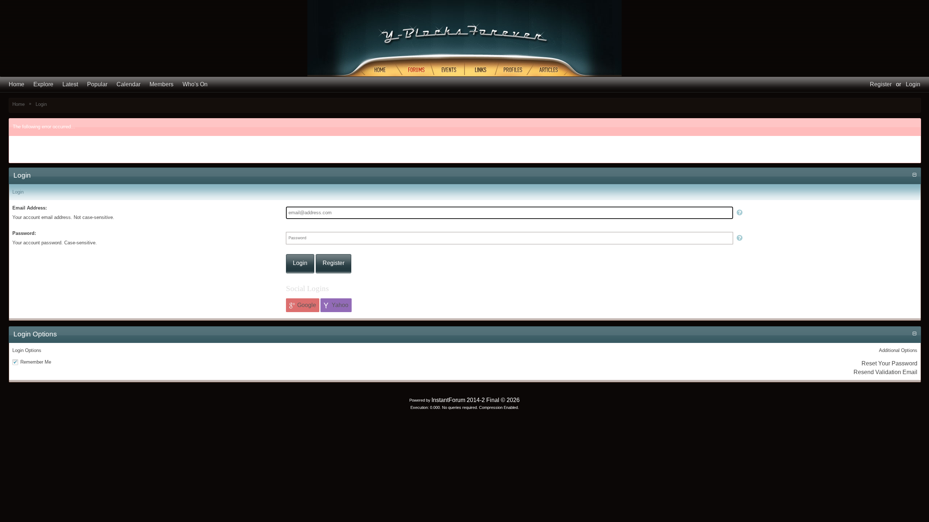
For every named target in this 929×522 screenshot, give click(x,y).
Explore (43, 84)
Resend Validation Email (885, 372)
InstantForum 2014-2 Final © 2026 (475, 400)
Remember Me (35, 362)
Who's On (195, 84)
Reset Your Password (889, 363)
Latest (70, 84)
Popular (97, 84)
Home (16, 84)
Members (161, 84)
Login (913, 84)
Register (881, 84)
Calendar (128, 84)
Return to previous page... (46, 154)
